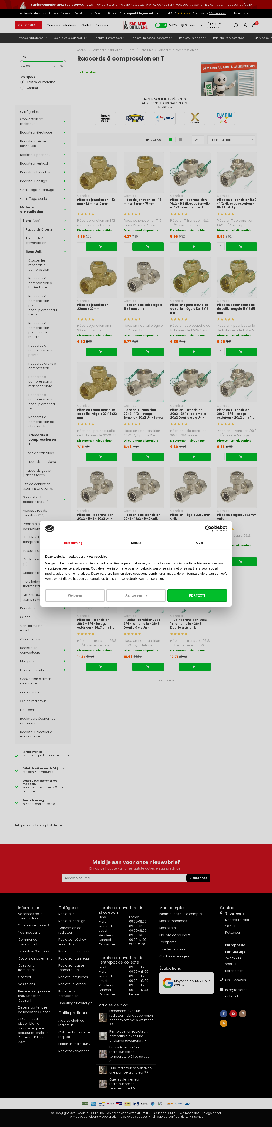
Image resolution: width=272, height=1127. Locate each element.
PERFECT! (197, 595)
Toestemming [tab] (72, 542)
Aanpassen (133, 595)
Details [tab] (136, 542)
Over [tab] (199, 542)
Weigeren (75, 595)
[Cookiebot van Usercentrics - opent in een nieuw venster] (208, 528)
